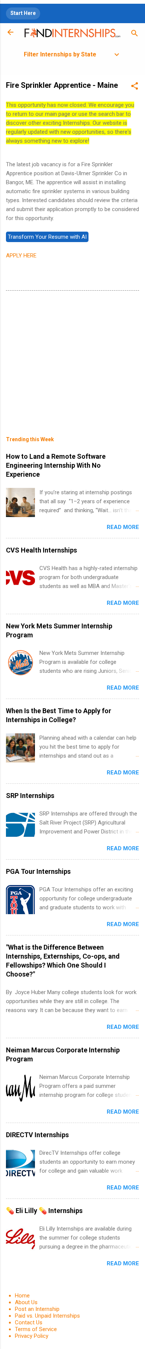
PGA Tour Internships (38, 871)
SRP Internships (30, 795)
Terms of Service (36, 1329)
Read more (123, 527)
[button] (134, 87)
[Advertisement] (72, 358)
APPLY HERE (21, 255)
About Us (26, 1302)
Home (22, 1295)
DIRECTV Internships (37, 1135)
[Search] (134, 34)
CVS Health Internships (41, 550)
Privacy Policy (31, 1336)
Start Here (23, 13)
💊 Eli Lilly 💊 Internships (44, 1211)
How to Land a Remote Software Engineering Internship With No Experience (56, 465)
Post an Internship (37, 1309)
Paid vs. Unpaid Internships (47, 1315)
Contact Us (28, 1322)
